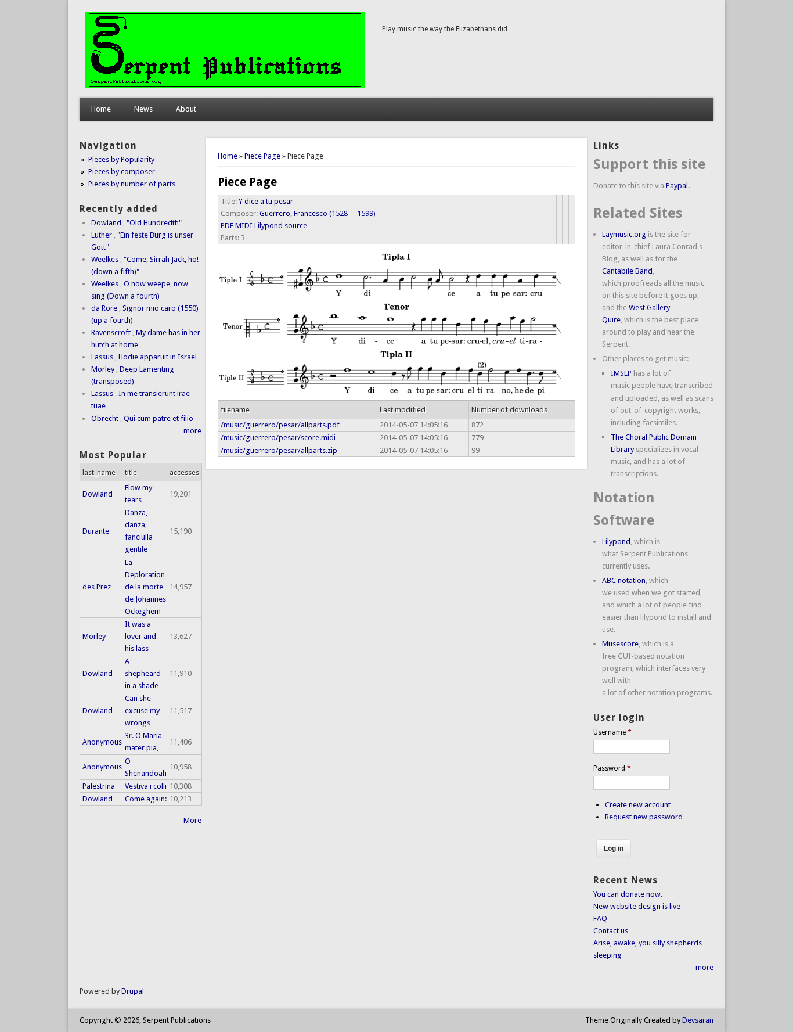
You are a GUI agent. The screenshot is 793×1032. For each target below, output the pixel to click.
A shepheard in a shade (143, 673)
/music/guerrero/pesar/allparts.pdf (280, 424)
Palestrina (98, 786)
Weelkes (104, 259)
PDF (227, 225)
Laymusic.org (624, 234)
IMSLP (621, 373)
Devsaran (697, 1020)
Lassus (102, 357)
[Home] (225, 85)
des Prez (96, 586)
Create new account (638, 804)
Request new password (644, 816)
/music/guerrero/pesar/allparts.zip (279, 450)
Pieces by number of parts (131, 183)
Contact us (610, 930)
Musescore (620, 643)
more (192, 430)
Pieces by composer (121, 171)
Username (612, 732)
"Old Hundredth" (154, 222)
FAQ (600, 918)
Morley (102, 369)
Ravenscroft (111, 332)
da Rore (104, 308)
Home (101, 109)
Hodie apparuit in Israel (157, 357)
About (186, 109)
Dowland (106, 222)
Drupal (132, 991)
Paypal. (678, 185)
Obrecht (104, 418)
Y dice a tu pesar (266, 201)
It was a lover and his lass (140, 636)
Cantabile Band (627, 271)
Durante (95, 531)
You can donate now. (627, 894)
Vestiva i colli (146, 786)
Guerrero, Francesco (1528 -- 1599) (317, 213)
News (143, 109)
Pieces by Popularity (121, 159)
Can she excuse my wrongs (142, 710)
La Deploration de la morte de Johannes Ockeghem (145, 587)
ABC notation (624, 580)
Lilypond (616, 541)
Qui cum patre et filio (158, 418)
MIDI (244, 225)
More (192, 820)
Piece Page (262, 156)
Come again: (146, 798)
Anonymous (102, 742)
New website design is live (636, 906)
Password (612, 768)
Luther (101, 235)
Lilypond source (280, 225)
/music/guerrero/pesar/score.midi (278, 437)
